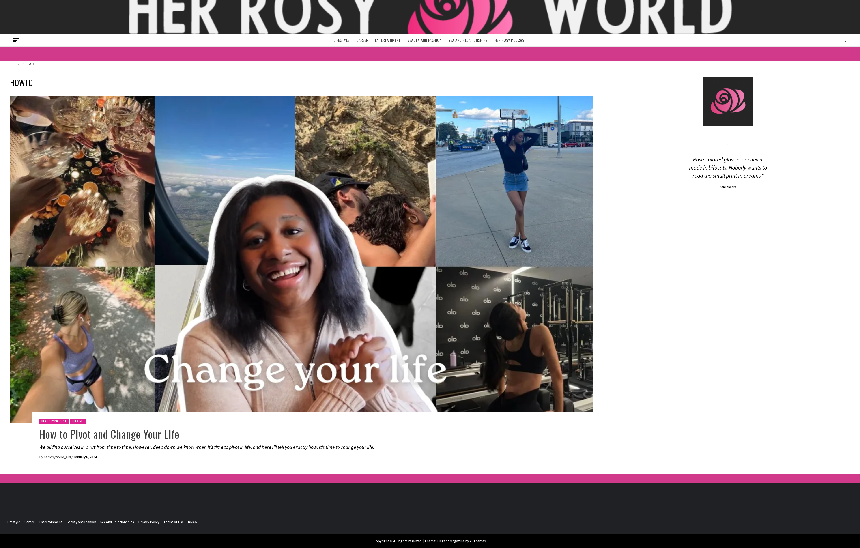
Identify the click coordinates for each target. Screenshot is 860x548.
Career (362, 40)
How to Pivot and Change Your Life (109, 434)
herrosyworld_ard (57, 457)
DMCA (192, 522)
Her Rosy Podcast (510, 40)
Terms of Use (173, 522)
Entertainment (388, 40)
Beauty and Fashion (424, 40)
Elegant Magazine (450, 541)
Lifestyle (341, 40)
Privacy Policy (148, 522)
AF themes (477, 541)
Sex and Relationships (468, 40)
